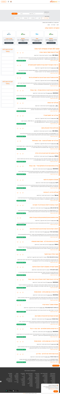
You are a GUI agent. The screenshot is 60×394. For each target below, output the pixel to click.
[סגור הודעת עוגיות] (42, 385)
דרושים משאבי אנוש (45, 375)
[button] (21, 14)
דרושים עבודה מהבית (45, 376)
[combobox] (41, 14)
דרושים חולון (37, 376)
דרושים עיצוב (46, 377)
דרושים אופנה (53, 377)
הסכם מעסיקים (16, 376)
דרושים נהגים (23, 382)
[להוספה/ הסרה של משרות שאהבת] (17, 53)
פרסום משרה (3, 1)
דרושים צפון (31, 384)
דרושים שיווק (46, 382)
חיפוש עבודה (10, 376)
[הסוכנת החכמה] (11, 2)
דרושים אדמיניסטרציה (52, 376)
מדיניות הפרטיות (16, 375)
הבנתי (56, 391)
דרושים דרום (31, 385)
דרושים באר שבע (31, 374)
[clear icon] (34, 13)
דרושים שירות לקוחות (45, 383)
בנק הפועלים (23, 376)
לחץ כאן (24, 393)
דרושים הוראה (53, 381)
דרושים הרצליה (37, 381)
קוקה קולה (23, 378)
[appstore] (15, 391)
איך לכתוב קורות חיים (9, 378)
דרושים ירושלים (31, 377)
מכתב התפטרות (10, 381)
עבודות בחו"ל (31, 386)
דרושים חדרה (37, 383)
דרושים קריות (37, 385)
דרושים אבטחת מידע (52, 375)
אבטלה (11, 377)
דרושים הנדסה (53, 382)
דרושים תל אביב (37, 375)
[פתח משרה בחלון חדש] (23, 52)
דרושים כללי (53, 383)
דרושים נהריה (37, 386)
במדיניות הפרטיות (53, 388)
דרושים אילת (31, 376)
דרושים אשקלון (31, 375)
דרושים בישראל (37, 374)
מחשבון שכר (23, 385)
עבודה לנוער (10, 375)
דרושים (58, 24)
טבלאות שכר (23, 384)
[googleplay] (9, 391)
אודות (17, 382)
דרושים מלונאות (46, 374)
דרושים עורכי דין (46, 378)
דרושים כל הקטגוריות (52, 374)
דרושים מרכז (31, 381)
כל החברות (17, 378)
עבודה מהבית (23, 374)
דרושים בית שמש (31, 378)
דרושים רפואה (46, 381)
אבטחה (24, 377)
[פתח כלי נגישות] (1, 381)
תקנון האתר (16, 374)
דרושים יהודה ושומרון (30, 383)
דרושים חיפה (37, 384)
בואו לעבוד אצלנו (16, 381)
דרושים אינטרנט (53, 378)
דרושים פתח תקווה (37, 378)
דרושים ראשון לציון (37, 377)
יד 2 (24, 375)
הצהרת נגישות (16, 377)
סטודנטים (24, 381)
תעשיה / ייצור (53, 24)
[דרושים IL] (53, 2)
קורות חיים (23, 383)
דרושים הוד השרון (37, 382)
